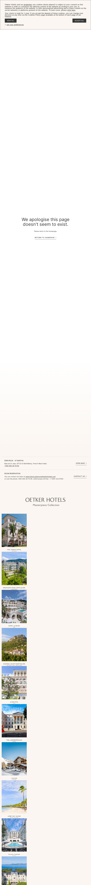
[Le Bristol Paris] (14, 703)
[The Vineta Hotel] (14, 550)
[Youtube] (43, 493)
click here (71, 10)
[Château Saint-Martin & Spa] (14, 664)
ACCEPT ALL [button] (79, 20)
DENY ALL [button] (10, 20)
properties (28, 5)
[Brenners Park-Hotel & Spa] (14, 588)
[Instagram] (39, 493)
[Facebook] (48, 493)
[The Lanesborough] (14, 741)
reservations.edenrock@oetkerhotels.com (40, 477)
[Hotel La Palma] (14, 626)
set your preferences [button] (15, 25)
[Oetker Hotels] (45, 502)
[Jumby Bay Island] (14, 817)
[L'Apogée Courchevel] (14, 779)
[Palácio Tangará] (14, 855)
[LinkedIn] (52, 493)
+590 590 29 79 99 (11, 466)
